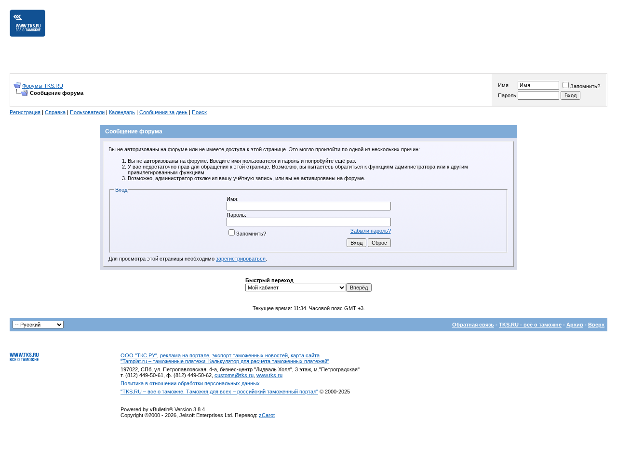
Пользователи (87, 112)
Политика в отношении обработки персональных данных (190, 383)
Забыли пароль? (370, 231)
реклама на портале (184, 355)
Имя (503, 85)
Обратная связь (473, 324)
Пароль (507, 95)
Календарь (122, 112)
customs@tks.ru (234, 375)
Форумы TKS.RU (42, 86)
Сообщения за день (163, 112)
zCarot (267, 415)
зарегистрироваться (241, 259)
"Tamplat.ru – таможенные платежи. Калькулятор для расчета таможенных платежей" (225, 361)
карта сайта (305, 355)
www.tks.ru (269, 375)
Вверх (596, 324)
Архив (574, 324)
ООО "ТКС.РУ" (139, 355)
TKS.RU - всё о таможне (530, 324)
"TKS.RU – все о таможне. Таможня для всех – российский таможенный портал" (219, 391)
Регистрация (25, 112)
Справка (55, 112)
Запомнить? (585, 86)
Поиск (199, 112)
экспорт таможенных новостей (250, 355)
